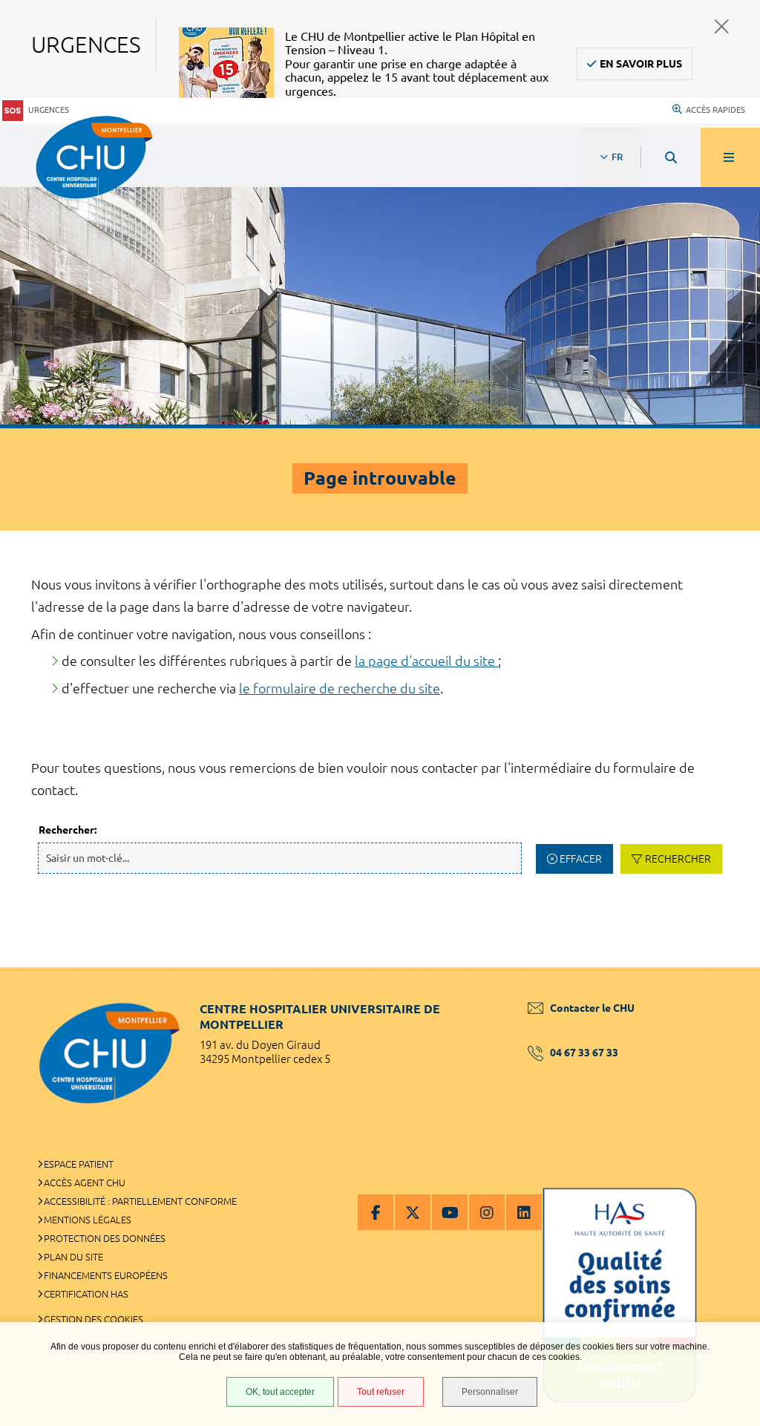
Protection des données (105, 1238)
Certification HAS (86, 1294)
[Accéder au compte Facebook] (375, 1212)
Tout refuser (380, 1392)
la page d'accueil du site (426, 660)
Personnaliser (490, 1392)
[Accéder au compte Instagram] (487, 1212)
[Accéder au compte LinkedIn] (524, 1212)
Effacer (581, 859)
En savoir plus (641, 64)
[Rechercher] (671, 157)
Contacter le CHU (592, 1008)
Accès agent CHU (84, 1182)
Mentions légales (87, 1219)
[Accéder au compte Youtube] (450, 1212)
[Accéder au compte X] (412, 1212)
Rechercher (678, 859)
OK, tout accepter (280, 1392)
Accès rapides (715, 109)
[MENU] (730, 157)
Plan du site (73, 1257)
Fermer (722, 26)
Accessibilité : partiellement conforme (140, 1201)
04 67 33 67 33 (584, 1053)
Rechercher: (67, 830)
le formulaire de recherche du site (339, 688)
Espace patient (79, 1164)
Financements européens (106, 1275)
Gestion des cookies (93, 1319)
